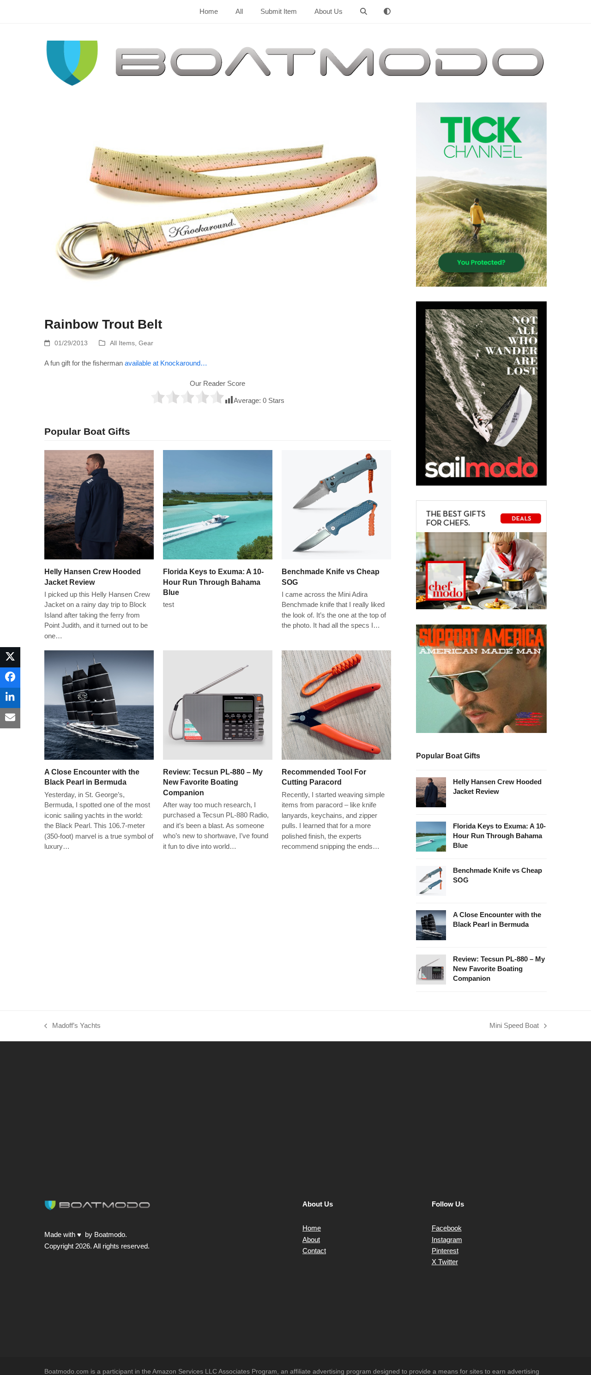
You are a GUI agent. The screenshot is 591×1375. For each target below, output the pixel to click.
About (311, 1239)
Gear (146, 343)
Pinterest (445, 1251)
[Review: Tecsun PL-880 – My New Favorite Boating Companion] (217, 705)
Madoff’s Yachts (72, 1026)
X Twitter (445, 1262)
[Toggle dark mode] (387, 11)
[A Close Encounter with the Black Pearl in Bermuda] (99, 705)
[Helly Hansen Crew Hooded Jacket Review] (99, 504)
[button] (363, 11)
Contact (314, 1251)
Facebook (447, 1228)
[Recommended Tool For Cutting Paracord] (336, 705)
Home (311, 1228)
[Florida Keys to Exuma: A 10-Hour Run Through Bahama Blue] (217, 504)
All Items (122, 343)
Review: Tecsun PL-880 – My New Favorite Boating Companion (213, 782)
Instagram (447, 1239)
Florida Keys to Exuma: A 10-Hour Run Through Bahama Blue (213, 581)
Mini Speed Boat (514, 1026)
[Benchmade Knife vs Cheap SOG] (336, 504)
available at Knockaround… (166, 363)
